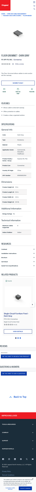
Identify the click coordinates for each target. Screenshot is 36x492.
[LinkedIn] (15, 459)
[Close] (32, 478)
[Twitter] (27, 459)
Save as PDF (18, 92)
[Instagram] (9, 459)
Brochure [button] (4, 257)
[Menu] (34, 2)
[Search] (34, 9)
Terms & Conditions (8, 475)
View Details (18, 331)
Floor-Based (27, 15)
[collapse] (33, 424)
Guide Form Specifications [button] (9, 266)
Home (3, 14)
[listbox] (18, 34)
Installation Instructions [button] (8, 253)
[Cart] (34, 6)
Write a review (19, 64)
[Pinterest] (21, 459)
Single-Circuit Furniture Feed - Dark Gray (16, 314)
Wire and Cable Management (16, 14)
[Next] (32, 304)
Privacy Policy (6, 471)
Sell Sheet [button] (4, 261)
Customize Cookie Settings (10, 488)
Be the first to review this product (16, 356)
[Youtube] (33, 459)
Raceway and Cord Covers (12, 15)
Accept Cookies (25, 488)
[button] (34, 19)
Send (4, 91)
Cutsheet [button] (4, 249)
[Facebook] (3, 459)
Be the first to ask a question (13, 373)
